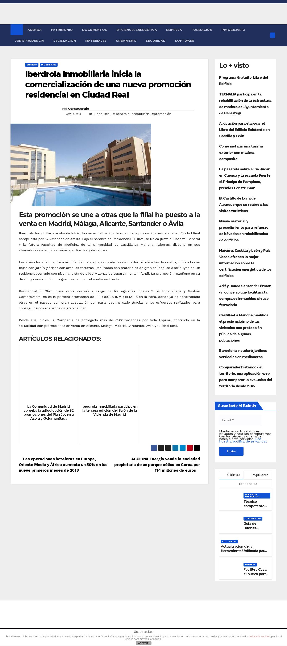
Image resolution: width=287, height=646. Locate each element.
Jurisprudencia (29, 41)
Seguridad (156, 41)
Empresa (174, 30)
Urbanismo (126, 41)
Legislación (64, 41)
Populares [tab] (260, 475)
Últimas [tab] (233, 475)
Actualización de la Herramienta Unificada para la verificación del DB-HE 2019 (243, 552)
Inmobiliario (233, 30)
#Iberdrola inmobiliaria (131, 114)
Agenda (35, 30)
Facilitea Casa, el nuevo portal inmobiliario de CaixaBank (256, 576)
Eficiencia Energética (136, 30)
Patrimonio (62, 30)
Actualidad (229, 541)
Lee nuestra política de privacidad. (244, 440)
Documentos (94, 30)
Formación (201, 30)
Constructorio (78, 109)
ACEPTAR (143, 643)
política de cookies (259, 636)
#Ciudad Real (100, 114)
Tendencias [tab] (247, 484)
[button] (265, 35)
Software (184, 41)
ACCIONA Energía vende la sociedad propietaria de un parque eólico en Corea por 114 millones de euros (157, 465)
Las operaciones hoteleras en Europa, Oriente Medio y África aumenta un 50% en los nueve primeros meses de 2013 (63, 465)
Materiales (96, 41)
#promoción (161, 114)
